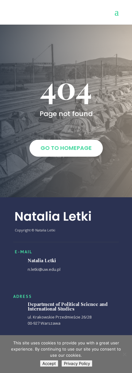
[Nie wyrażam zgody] (124, 354)
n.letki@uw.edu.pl (44, 269)
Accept (49, 363)
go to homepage (66, 148)
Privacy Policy (77, 363)
